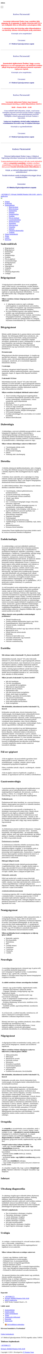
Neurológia (12, 223)
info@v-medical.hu (11, 1300)
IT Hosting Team (28, 1352)
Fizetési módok (9, 1312)
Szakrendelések (10, 205)
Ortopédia (12, 227)
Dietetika (11, 212)
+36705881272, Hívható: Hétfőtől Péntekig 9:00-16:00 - (19, 194)
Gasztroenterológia (15, 220)
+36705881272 (9, 1296)
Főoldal (7, 201)
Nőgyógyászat (13, 225)
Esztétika (11, 216)
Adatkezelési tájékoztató (12, 1317)
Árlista (7, 236)
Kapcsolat (8, 239)
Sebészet (11, 229)
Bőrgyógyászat (13, 209)
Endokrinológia (14, 214)
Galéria (7, 238)
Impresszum (8, 1321)
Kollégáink (8, 203)
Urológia (11, 232)
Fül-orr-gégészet (14, 218)
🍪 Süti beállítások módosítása (14, 1324)
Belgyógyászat (13, 207)
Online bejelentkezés (11, 234)
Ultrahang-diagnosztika (16, 230)
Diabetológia (13, 211)
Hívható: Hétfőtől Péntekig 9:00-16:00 (17, 1298)
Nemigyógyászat (14, 221)
